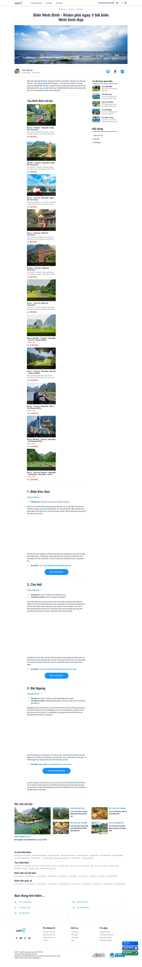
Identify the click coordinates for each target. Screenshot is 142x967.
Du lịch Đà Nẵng (18, 876)
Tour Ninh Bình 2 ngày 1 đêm (48, 868)
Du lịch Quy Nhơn (41, 876)
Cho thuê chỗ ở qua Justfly (106, 3)
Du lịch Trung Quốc (30, 884)
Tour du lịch (48, 3)
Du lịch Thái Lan (18, 884)
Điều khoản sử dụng (49, 935)
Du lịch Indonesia (64, 884)
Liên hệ (45, 940)
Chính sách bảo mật (49, 937)
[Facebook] (16, 938)
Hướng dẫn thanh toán (106, 935)
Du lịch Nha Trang (30, 876)
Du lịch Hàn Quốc (75, 884)
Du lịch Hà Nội (73, 876)
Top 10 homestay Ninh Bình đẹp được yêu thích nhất (57, 669)
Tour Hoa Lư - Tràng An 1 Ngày (41, 866)
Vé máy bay (59, 3)
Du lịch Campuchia (120, 884)
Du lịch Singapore (42, 884)
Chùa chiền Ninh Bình (105, 855)
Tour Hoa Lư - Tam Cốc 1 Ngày (22, 866)
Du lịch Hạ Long (62, 876)
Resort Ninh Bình (75, 858)
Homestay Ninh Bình (82, 855)
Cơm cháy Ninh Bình (47, 858)
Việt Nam (71, 9)
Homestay (74, 935)
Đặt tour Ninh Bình (56, 572)
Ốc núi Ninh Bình (35, 858)
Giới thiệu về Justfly (49, 932)
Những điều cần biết (106, 937)
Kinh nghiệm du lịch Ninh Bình (22, 855)
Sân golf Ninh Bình (118, 855)
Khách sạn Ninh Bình (87, 858)
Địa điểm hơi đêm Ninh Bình (22, 858)
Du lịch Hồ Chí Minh (111, 876)
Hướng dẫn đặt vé (105, 932)
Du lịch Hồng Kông (108, 884)
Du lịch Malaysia (52, 884)
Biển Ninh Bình (94, 855)
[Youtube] (21, 938)
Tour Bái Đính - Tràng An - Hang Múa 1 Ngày (26, 868)
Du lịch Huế (101, 876)
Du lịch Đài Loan (96, 884)
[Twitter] (29, 938)
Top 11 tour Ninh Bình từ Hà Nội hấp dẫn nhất (55, 565)
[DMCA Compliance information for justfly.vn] (98, 955)
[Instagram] (25, 938)
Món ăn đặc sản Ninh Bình (68, 855)
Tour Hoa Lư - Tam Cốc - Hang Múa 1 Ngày (81, 866)
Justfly (45, 88)
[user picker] (124, 3)
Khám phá (62, 9)
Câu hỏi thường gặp (106, 940)
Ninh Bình (80, 9)
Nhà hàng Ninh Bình (53, 855)
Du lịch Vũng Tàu (82, 876)
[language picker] (117, 3)
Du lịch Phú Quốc (52, 876)
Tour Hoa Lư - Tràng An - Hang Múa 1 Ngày (106, 866)
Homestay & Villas (36, 3)
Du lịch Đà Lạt (93, 876)
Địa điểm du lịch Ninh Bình (39, 855)
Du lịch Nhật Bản (85, 884)
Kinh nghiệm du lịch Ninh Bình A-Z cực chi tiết (55, 764)
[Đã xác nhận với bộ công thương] (117, 955)
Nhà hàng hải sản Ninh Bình (62, 858)
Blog (72, 940)
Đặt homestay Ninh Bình (56, 771)
